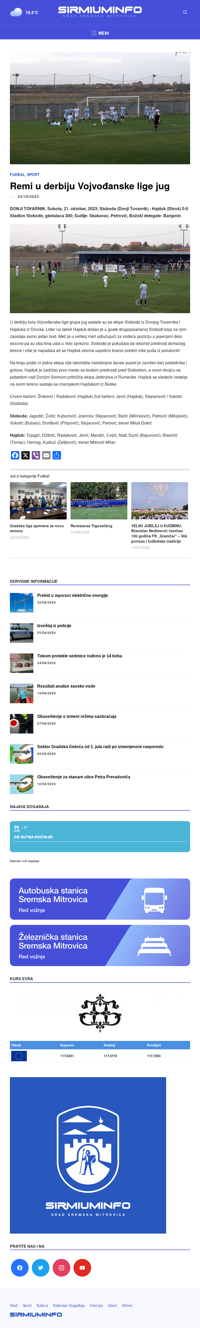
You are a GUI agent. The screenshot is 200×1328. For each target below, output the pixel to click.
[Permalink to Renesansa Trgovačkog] (99, 500)
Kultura (42, 1305)
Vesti (14, 1305)
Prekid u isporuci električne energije (72, 595)
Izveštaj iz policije (54, 625)
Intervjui (96, 1305)
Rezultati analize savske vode (66, 686)
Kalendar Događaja (69, 1305)
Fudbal (17, 174)
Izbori (112, 1305)
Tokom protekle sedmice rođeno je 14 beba (79, 656)
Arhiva (127, 1305)
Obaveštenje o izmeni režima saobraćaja (76, 716)
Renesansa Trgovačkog (92, 525)
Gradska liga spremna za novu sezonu (37, 528)
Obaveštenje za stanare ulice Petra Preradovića (83, 777)
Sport (33, 174)
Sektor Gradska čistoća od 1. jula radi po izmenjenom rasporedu (100, 746)
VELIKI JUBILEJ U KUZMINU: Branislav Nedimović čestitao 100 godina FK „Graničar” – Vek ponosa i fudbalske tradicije (159, 533)
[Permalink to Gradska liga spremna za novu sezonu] (38, 500)
